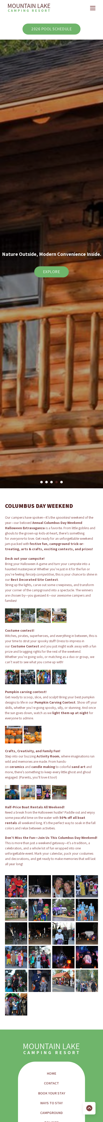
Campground (51, 1112)
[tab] (41, 482)
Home (51, 1073)
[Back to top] (89, 1108)
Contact (51, 1083)
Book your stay (51, 1093)
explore (51, 275)
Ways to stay (51, 1103)
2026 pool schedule (51, 29)
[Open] (93, 8)
